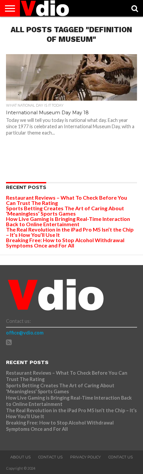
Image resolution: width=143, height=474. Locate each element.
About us (20, 457)
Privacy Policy (85, 457)
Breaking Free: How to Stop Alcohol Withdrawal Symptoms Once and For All (65, 242)
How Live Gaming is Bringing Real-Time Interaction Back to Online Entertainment (68, 221)
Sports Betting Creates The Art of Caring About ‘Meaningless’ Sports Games (65, 211)
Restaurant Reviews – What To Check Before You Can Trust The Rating (66, 200)
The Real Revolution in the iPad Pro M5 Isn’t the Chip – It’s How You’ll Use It (70, 232)
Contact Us (50, 457)
